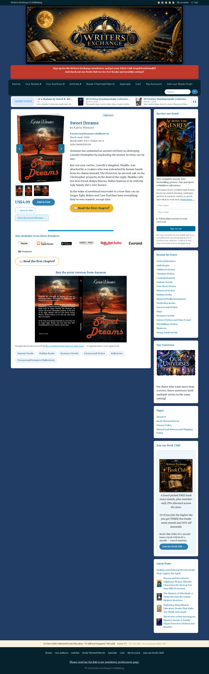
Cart (138, 84)
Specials (125, 84)
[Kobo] (111, 243)
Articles (75, 652)
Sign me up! (176, 228)
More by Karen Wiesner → (32, 218)
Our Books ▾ (33, 84)
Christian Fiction (165, 273)
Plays (159, 311)
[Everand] (135, 243)
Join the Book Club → (173, 546)
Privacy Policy (164, 425)
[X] (159, 2)
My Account (154, 84)
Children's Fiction (166, 269)
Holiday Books (47, 353)
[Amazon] (23, 243)
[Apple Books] (45, 243)
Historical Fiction (166, 290)
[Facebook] (166, 2)
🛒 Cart (194, 2)
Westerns (161, 328)
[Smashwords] (25, 251)
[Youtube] (162, 2)
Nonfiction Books (166, 303)
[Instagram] (169, 2)
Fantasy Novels (25, 353)
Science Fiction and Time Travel (174, 320)
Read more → (187, 199)
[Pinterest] (173, 2)
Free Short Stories (166, 286)
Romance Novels (69, 353)
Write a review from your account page (63, 346)
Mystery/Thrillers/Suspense (171, 299)
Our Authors (61, 652)
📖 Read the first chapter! (91, 208)
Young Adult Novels (167, 332)
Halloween (108, 115)
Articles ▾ (75, 84)
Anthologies (163, 265)
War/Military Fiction (167, 324)
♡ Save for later (25, 210)
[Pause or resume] (194, 101)
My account (182, 2)
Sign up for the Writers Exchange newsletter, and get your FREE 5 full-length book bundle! (104, 70)
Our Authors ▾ (55, 84)
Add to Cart (43, 202)
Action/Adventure (166, 261)
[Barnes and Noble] (87, 243)
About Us (161, 416)
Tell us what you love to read (172, 220)
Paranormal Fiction (94, 353)
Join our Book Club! (179, 84)
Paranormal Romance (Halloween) (36, 360)
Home (16, 84)
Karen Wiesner (84, 127)
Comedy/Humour (166, 278)
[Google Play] (66, 243)
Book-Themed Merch (100, 84)
